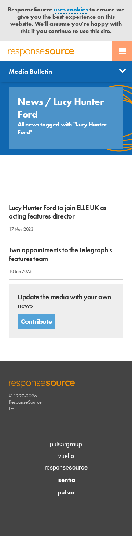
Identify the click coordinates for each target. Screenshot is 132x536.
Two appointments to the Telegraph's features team (60, 254)
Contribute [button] (36, 321)
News (31, 102)
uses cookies (71, 9)
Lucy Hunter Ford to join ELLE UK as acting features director (58, 212)
